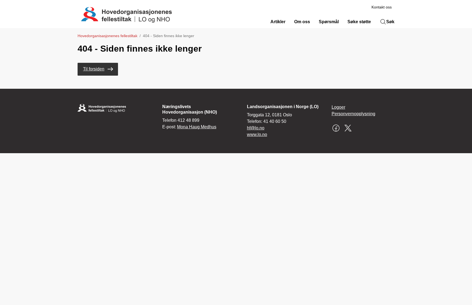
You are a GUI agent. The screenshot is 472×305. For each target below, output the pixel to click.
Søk (390, 21)
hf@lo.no (255, 128)
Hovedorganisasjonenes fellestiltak (107, 36)
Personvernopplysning (353, 113)
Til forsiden (93, 69)
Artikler (277, 21)
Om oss (302, 21)
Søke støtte (359, 21)
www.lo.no (257, 134)
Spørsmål (329, 21)
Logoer (338, 107)
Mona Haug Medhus (196, 127)
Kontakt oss (381, 7)
